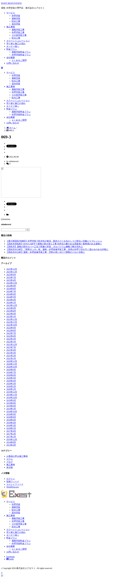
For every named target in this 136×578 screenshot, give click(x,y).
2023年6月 (11, 314)
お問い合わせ (12, 63)
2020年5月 (11, 378)
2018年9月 (11, 414)
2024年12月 (11, 283)
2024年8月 (11, 288)
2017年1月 (11, 437)
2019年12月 (11, 392)
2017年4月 (11, 431)
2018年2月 (11, 428)
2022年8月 (11, 330)
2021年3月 (11, 353)
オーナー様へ (12, 46)
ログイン (10, 479)
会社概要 (10, 57)
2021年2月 (11, 356)
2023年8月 (11, 311)
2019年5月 (11, 409)
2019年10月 (11, 397)
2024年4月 (11, 300)
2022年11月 (11, 322)
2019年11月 (11, 395)
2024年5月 (11, 297)
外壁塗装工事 (18, 32)
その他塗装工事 (19, 35)
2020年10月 (11, 367)
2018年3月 (11, 425)
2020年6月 (11, 375)
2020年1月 (11, 389)
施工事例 (10, 27)
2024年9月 (11, 286)
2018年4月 (11, 423)
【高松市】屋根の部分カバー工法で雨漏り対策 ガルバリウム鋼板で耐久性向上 (44, 246)
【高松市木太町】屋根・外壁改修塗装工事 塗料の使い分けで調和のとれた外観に (45, 252)
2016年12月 (11, 439)
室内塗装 (16, 24)
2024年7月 (11, 291)
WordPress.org (12, 487)
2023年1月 (11, 316)
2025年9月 (11, 275)
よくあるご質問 (19, 60)
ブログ (9, 462)
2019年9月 (11, 400)
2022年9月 (11, 328)
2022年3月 (11, 339)
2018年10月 (11, 411)
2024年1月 (11, 302)
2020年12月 (11, 361)
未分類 (9, 467)
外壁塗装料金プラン (21, 55)
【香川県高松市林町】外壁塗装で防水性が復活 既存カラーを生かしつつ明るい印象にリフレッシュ (54, 241)
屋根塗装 (16, 18)
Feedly (11, 559)
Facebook (10, 557)
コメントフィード (14, 484)
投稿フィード (12, 481)
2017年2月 (11, 434)
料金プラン (11, 49)
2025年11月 (11, 272)
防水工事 (16, 21)
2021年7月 (11, 347)
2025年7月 (11, 277)
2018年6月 (11, 420)
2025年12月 (11, 269)
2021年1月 (11, 358)
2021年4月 (11, 350)
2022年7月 (11, 333)
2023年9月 (11, 308)
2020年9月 (11, 369)
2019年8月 (11, 403)
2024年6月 (11, 294)
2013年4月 (11, 445)
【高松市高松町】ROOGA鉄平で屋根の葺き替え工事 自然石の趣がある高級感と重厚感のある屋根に (54, 244)
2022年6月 (11, 336)
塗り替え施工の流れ (16, 43)
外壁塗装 (16, 15)
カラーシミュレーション (18, 41)
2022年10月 (11, 325)
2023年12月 (11, 305)
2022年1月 (11, 342)
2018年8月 (11, 417)
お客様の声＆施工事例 (17, 456)
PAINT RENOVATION (11, 3)
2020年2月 (11, 386)
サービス (10, 13)
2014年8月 (11, 442)
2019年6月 (11, 406)
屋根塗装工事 (18, 29)
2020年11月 (11, 364)
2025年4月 (11, 280)
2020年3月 (11, 383)
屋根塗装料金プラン (21, 52)
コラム (9, 459)
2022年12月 (11, 319)
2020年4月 (11, 381)
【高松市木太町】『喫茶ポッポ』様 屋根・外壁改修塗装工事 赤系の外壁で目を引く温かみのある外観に (57, 249)
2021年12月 (11, 344)
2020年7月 (11, 372)
